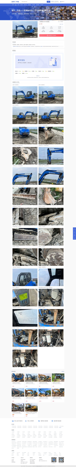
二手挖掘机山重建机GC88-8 (20, 427)
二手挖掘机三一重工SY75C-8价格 (31, 445)
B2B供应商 (34, 452)
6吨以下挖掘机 (61, 434)
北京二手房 (18, 452)
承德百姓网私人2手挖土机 (46, 441)
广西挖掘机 (60, 433)
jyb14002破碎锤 (45, 444)
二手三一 (23, 433)
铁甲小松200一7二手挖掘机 (25, 445)
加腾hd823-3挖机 (19, 445)
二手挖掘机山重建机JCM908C (46, 427)
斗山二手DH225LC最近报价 (52, 441)
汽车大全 (39, 452)
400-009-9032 (40, 459)
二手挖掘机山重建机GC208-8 (36, 426)
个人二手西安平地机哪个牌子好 (41, 444)
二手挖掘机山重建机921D (15, 427)
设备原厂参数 (61, 24)
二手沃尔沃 (44, 433)
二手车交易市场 (45, 452)
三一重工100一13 (45, 445)
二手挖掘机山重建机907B (57, 426)
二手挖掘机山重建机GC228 (36, 427)
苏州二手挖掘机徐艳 (61, 441)
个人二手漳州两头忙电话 (36, 444)
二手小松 (13, 433)
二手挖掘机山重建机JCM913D (15, 426)
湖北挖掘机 (28, 434)
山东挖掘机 (55, 433)
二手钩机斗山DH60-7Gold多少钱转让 (16, 444)
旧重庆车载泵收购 (35, 441)
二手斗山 (34, 433)
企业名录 (50, 452)
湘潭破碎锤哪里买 (56, 441)
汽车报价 (55, 452)
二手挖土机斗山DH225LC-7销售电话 (58, 445)
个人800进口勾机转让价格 (20, 441)
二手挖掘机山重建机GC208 (30, 427)
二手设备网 (13, 452)
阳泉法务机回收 (56, 444)
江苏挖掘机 (23, 434)
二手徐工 (50, 433)
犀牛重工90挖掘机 (24, 441)
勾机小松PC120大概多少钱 (15, 441)
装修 (59, 452)
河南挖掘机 (13, 434)
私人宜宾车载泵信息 (14, 445)
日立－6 (49, 445)
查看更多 (63, 371)
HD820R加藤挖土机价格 (36, 445)
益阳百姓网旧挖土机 (51, 444)
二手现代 (39, 433)
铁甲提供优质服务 (23, 459)
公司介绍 (13, 459)
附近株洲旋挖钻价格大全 (30, 441)
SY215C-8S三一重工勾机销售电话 (26, 444)
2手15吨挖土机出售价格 (20, 444)
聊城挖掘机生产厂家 (61, 444)
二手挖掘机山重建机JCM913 (25, 427)
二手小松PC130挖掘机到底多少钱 (42, 445)
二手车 (28, 452)
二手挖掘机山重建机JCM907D (46, 426)
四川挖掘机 (18, 434)
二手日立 (28, 433)
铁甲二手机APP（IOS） (24, 463)
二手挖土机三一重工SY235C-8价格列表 (63, 445)
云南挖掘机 (50, 434)
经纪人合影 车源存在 (32, 459)
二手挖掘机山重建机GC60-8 (25, 426)
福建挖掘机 (55, 434)
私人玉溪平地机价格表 (30, 444)
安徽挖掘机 (39, 434)
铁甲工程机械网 (24, 452)
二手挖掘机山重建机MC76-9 (20, 426)
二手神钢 (18, 433)
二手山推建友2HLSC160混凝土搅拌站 (42, 441)
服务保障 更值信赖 (32, 463)
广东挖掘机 (34, 434)
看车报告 (29, 46)
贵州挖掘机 (44, 434)
